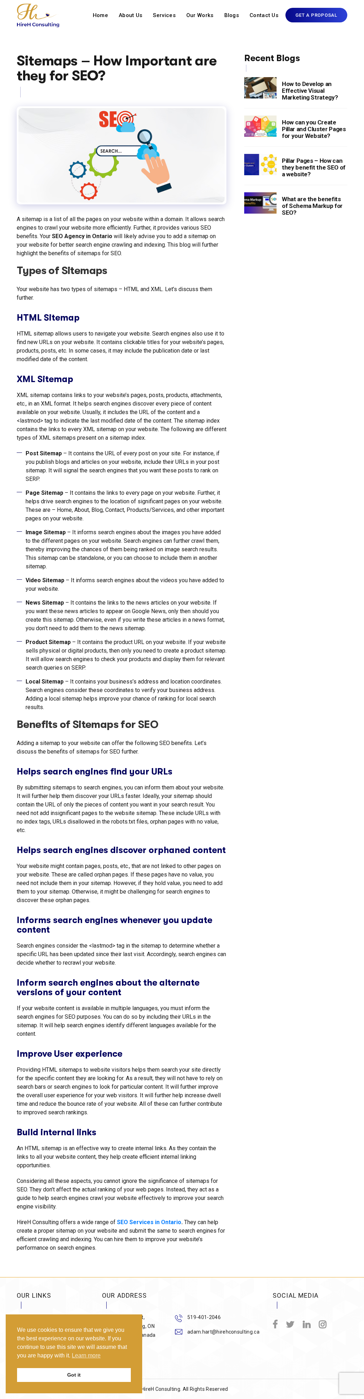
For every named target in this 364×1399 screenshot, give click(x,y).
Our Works (200, 15)
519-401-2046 (204, 1317)
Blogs (231, 15)
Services (164, 15)
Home (100, 15)
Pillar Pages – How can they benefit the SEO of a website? (314, 167)
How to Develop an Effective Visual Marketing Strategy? (310, 90)
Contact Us (264, 15)
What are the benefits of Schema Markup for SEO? (312, 205)
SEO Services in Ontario (149, 1222)
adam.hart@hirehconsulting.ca (223, 1332)
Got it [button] (74, 1375)
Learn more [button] (86, 1355)
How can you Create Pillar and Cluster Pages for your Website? (314, 129)
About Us (130, 15)
